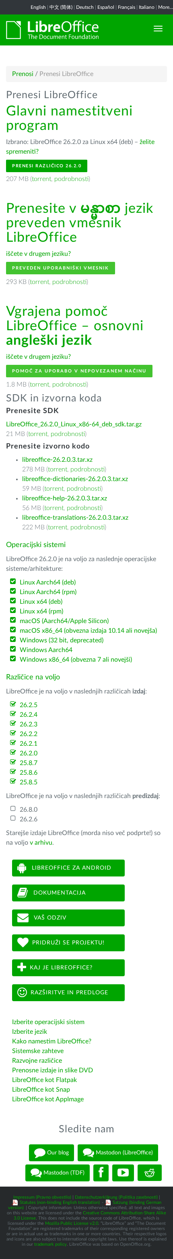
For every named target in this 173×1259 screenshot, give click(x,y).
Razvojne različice (37, 1060)
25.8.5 (28, 782)
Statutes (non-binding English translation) (60, 1202)
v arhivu (41, 842)
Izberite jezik (29, 1032)
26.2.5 (28, 705)
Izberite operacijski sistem (48, 1022)
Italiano (146, 7)
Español (105, 7)
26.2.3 (28, 724)
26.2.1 (28, 744)
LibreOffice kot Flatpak (44, 1080)
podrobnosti (71, 179)
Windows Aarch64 (46, 650)
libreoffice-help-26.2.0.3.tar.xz (64, 498)
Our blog (57, 1152)
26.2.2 (28, 734)
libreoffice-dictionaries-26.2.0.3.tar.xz (75, 479)
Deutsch (85, 7)
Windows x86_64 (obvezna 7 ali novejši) (76, 659)
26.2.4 (28, 715)
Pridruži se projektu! (68, 943)
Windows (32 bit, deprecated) (61, 640)
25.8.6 (28, 772)
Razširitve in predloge (69, 993)
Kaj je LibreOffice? (61, 968)
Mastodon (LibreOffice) (123, 1152)
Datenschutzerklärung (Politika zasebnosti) (116, 1197)
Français (126, 7)
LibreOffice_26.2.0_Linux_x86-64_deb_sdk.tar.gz (74, 424)
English (38, 7)
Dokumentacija (58, 893)
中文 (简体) (60, 7)
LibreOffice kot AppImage (48, 1099)
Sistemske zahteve (38, 1051)
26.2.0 (28, 753)
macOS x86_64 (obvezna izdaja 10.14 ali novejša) (88, 630)
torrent (41, 179)
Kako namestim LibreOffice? (51, 1041)
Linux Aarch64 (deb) (48, 582)
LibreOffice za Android (70, 868)
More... (165, 7)
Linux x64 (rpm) (41, 611)
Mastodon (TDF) (63, 1172)
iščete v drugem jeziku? (38, 254)
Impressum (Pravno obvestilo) (42, 1197)
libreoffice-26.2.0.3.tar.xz (57, 460)
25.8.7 (28, 763)
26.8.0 (28, 809)
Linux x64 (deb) (41, 602)
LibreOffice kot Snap (41, 1089)
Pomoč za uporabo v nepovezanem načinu (79, 371)
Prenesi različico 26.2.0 (46, 166)
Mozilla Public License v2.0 (71, 1223)
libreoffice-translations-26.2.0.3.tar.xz (75, 517)
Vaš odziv (49, 918)
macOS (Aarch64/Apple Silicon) (64, 621)
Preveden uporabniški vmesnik (60, 268)
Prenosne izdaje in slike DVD (52, 1070)
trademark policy (50, 1244)
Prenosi (22, 74)
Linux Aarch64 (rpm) (48, 592)
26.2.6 (28, 819)
